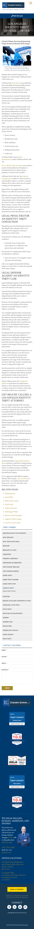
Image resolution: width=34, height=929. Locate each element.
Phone (4, 656)
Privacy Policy (17, 925)
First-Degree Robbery (11, 571)
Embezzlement (10, 494)
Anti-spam (25, 925)
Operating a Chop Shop (11, 605)
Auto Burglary (8, 537)
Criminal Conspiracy (10, 558)
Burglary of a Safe (9, 550)
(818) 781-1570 (7, 850)
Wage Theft (7, 639)
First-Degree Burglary (11, 567)
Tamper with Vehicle (10, 630)
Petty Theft (7, 609)
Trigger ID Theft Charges (13, 519)
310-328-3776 (6, 880)
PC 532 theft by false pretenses (12, 166)
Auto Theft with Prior (11, 541)
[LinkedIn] (20, 907)
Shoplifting (7, 626)
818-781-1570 (18, 16)
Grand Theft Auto (9, 584)
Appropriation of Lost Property (14, 533)
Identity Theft (8, 588)
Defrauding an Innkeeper (12, 563)
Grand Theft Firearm (10, 579)
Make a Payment (17, 889)
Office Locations (12, 858)
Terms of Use (9, 925)
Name (4, 650)
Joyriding (6, 596)
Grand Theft (9, 497)
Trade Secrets (8, 634)
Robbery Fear (7, 622)
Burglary (6, 546)
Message (5, 670)
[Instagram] (25, 907)
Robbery (6, 617)
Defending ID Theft (11, 512)
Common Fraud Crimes (13, 523)
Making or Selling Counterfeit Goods (17, 601)
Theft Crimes (9, 527)
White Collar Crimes (12, 501)
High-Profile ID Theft (9, 591)
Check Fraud (9, 504)
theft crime (15, 83)
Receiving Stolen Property (13, 613)
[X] (14, 907)
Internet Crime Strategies (13, 515)
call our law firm (22, 479)
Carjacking (7, 554)
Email (4, 663)
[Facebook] (9, 907)
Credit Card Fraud (11, 508)
